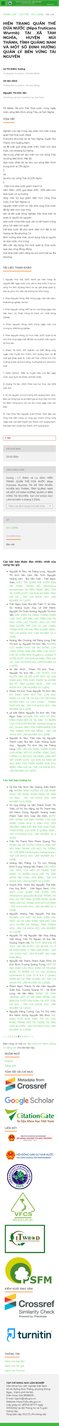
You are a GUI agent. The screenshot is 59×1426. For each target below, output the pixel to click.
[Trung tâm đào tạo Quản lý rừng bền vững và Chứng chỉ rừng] (28, 1283)
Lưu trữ (24, 14)
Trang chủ (10, 14)
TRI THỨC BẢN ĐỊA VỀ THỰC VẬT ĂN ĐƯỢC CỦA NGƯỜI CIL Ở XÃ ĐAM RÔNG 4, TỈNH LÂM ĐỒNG (32, 946)
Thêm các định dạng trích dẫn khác (26, 506)
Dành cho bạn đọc (15, 1361)
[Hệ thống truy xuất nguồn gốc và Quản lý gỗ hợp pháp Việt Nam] (25, 1252)
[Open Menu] (3, 3)
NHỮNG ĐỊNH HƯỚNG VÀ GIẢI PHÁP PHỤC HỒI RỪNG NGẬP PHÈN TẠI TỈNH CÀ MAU (32, 794)
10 (25, 1036)
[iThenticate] (26, 1092)
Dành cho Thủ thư (15, 1370)
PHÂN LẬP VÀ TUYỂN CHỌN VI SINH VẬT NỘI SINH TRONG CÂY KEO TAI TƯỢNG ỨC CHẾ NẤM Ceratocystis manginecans (32, 849)
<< (4, 1036)
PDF (9, 438)
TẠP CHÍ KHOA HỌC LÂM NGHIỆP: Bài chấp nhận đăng (32, 954)
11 (27, 1036)
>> (32, 1036)
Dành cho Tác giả (14, 1366)
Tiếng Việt (10, 1065)
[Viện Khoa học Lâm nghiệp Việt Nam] (20, 1188)
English (9, 1061)
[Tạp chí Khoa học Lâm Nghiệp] (29, 1104)
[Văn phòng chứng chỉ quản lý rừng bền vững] (25, 1220)
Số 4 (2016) (37, 14)
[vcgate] (29, 1122)
